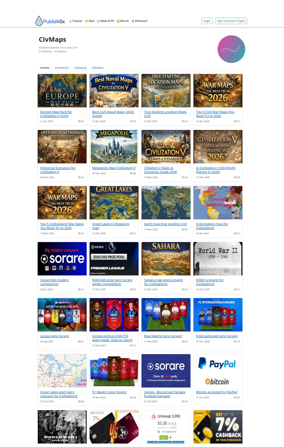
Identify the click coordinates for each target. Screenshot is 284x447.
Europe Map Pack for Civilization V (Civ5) (56, 114)
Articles (44, 68)
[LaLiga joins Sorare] (62, 314)
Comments (62, 68)
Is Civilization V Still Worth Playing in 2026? (215, 170)
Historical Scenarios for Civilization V (58, 170)
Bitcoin (124, 21)
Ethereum (140, 21)
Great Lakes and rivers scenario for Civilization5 (58, 394)
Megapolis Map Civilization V (113, 168)
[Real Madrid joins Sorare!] (166, 314)
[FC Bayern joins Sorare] (114, 371)
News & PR (107, 21)
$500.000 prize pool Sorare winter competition (112, 282)
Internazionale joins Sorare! (217, 336)
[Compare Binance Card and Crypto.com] (114, 427)
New (91, 21)
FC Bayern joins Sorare (109, 392)
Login (206, 21)
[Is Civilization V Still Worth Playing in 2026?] (217, 146)
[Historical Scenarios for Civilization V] (62, 146)
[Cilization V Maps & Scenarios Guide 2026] (166, 146)
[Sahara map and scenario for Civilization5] (166, 258)
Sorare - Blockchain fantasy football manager (164, 394)
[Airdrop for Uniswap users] (166, 427)
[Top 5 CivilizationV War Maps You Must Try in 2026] (62, 202)
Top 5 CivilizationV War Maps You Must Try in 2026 (62, 226)
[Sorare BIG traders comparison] (62, 258)
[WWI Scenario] (62, 427)
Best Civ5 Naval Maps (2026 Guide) (113, 114)
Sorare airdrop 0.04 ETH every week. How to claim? (112, 338)
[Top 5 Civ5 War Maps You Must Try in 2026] (217, 90)
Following (80, 68)
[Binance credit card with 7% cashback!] (217, 427)
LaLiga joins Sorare (54, 336)
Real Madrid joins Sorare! (163, 336)
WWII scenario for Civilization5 (210, 282)
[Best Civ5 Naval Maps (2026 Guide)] (114, 90)
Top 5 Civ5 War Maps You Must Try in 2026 (215, 114)
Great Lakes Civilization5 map (110, 226)
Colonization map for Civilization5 (212, 226)
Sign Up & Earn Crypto (231, 21)
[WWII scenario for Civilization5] (217, 258)
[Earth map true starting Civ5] (166, 202)
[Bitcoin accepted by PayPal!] (217, 371)
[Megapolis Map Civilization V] (114, 146)
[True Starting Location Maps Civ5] (166, 90)
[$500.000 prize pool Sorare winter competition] (114, 258)
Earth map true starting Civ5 (165, 224)
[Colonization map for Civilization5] (217, 202)
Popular (77, 21)
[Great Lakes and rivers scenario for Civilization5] (62, 371)
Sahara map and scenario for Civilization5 (163, 282)
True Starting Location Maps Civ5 (165, 114)
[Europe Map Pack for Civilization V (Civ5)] (62, 90)
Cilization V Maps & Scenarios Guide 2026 (160, 170)
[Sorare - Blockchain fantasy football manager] (166, 371)
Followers (98, 68)
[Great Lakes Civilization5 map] (114, 202)
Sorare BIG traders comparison (54, 282)
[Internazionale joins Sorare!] (217, 314)
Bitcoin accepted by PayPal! (216, 392)
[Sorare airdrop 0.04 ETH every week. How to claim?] (114, 314)
